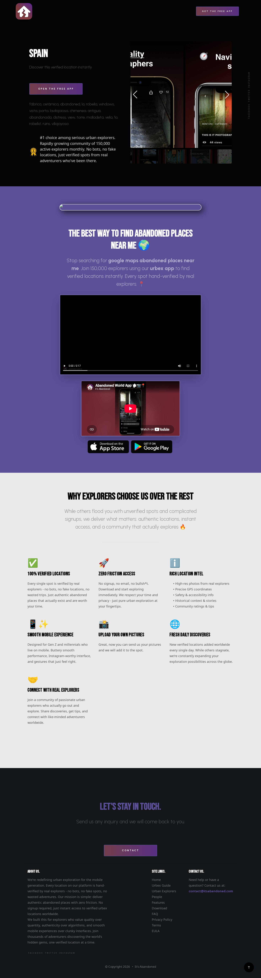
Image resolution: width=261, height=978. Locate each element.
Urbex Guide (161, 885)
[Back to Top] (249, 967)
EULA (156, 931)
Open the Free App (56, 88)
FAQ (155, 914)
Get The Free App (217, 11)
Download (159, 908)
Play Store (151, 446)
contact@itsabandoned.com (211, 891)
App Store (108, 446)
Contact (130, 850)
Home (156, 880)
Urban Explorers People (164, 894)
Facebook (249, 111)
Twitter (249, 95)
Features (158, 902)
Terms (156, 925)
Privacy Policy (162, 919)
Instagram (249, 79)
